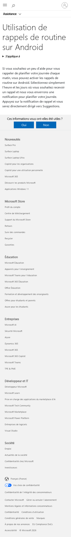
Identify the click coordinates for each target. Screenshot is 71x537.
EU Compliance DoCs (42, 524)
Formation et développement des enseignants (27, 294)
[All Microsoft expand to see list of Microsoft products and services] (5, 5)
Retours (8, 225)
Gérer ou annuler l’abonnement (41, 499)
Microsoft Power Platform (17, 418)
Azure (7, 337)
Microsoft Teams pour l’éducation (21, 275)
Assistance (10, 14)
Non (46, 125)
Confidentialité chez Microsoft (19, 461)
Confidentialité (12, 512)
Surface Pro (10, 145)
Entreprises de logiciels (16, 424)
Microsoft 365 (11, 176)
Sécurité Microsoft (13, 330)
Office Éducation (12, 287)
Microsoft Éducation (14, 262)
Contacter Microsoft (14, 499)
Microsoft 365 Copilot (15, 356)
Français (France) (19, 478)
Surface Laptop (12, 151)
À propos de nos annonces (17, 524)
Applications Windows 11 (17, 188)
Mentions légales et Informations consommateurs (28, 505)
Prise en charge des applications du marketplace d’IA (30, 399)
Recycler (9, 238)
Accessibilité (11, 530)
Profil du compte (12, 207)
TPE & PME (10, 368)
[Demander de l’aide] (13, 5)
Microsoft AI (10, 324)
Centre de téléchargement (17, 213)
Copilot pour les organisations (19, 163)
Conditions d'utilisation (32, 512)
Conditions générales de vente (19, 518)
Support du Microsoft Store (18, 219)
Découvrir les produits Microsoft (20, 182)
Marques (40, 518)
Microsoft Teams (13, 362)
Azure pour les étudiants (16, 306)
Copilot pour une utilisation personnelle (24, 170)
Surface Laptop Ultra (14, 157)
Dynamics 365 (11, 343)
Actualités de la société (16, 454)
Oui (23, 125)
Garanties (9, 244)
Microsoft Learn (12, 392)
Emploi (8, 448)
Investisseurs (11, 467)
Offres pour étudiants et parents (20, 300)
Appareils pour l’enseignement (19, 269)
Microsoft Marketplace (15, 411)
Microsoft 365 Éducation (16, 281)
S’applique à (12, 56)
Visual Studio (11, 430)
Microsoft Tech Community (17, 405)
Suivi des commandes (15, 232)
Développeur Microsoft (16, 386)
